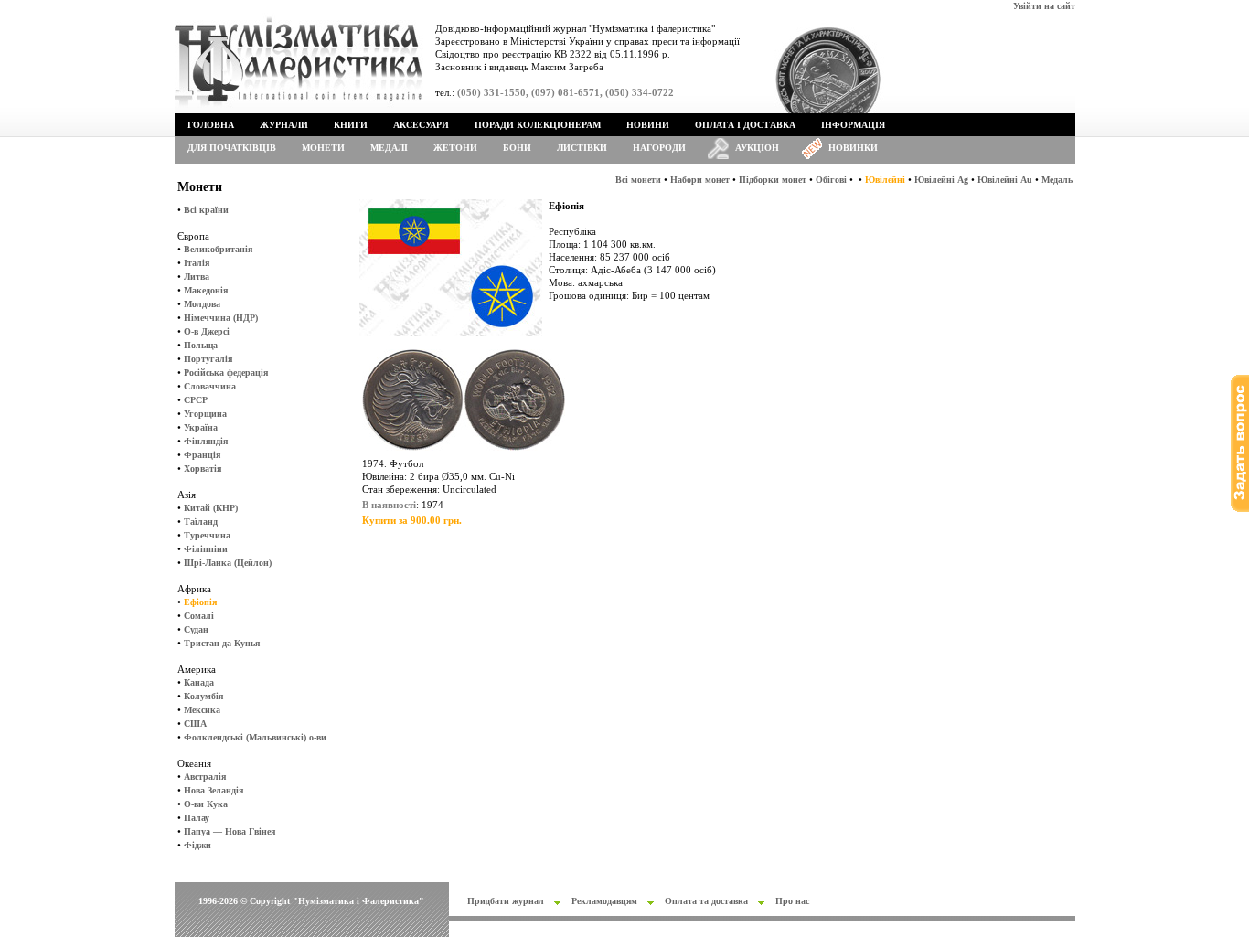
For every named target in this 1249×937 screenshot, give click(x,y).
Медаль (1057, 180)
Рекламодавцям (604, 901)
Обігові (831, 180)
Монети (323, 148)
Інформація (853, 125)
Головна (210, 125)
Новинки (853, 148)
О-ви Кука (206, 804)
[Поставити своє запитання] (1240, 509)
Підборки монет (772, 180)
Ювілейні (885, 180)
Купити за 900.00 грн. (412, 520)
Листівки (582, 148)
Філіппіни (206, 549)
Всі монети (638, 180)
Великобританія (218, 249)
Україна (201, 427)
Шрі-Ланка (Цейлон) (228, 563)
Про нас (792, 901)
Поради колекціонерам (538, 125)
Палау (196, 818)
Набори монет (700, 180)
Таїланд (201, 521)
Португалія (208, 359)
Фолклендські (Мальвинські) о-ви (255, 737)
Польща (201, 345)
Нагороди (659, 148)
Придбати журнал (505, 901)
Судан (196, 629)
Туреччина (207, 535)
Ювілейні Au (1004, 180)
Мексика (202, 710)
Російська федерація (226, 372)
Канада (199, 682)
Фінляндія (206, 441)
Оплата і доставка (745, 125)
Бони (517, 148)
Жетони (455, 148)
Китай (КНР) (211, 508)
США (195, 724)
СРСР (196, 400)
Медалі (389, 148)
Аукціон (757, 148)
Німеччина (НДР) (221, 318)
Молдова (202, 304)
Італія (196, 263)
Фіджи (197, 845)
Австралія (205, 777)
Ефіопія (200, 602)
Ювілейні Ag (941, 180)
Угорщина (205, 414)
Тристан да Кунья (222, 643)
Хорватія (202, 468)
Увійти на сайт (1044, 6)
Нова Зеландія (213, 790)
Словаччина (210, 386)
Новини (647, 125)
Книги (351, 125)
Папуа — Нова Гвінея (229, 831)
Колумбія (203, 696)
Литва (196, 277)
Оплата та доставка (706, 901)
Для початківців (231, 148)
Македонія (206, 290)
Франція (202, 455)
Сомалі (199, 616)
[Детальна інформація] (463, 454)
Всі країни (206, 210)
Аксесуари (421, 125)
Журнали (284, 125)
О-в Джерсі (207, 331)
